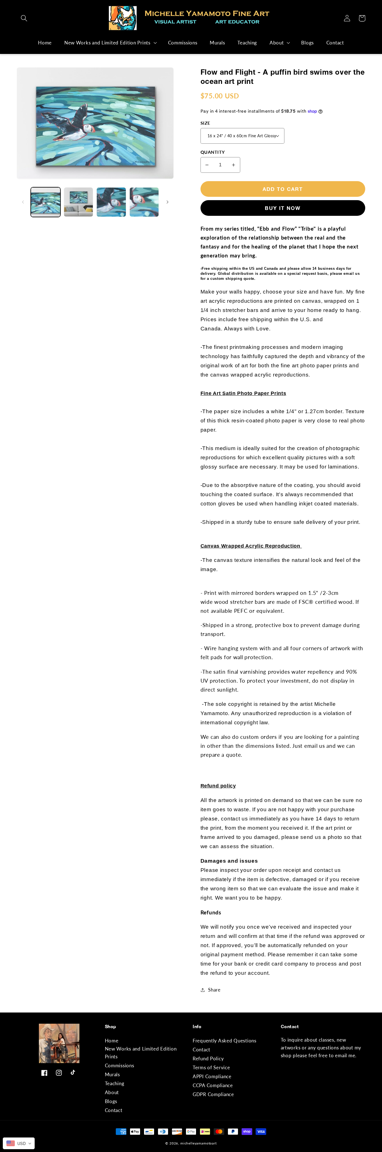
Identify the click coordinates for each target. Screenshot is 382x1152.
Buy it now (283, 208)
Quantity (213, 152)
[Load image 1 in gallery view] (45, 202)
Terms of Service (211, 1067)
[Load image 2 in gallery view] (78, 202)
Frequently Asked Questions (224, 1041)
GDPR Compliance (213, 1094)
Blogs (111, 1101)
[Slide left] (23, 202)
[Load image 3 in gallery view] (111, 202)
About (277, 43)
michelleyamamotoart (198, 1143)
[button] (24, 18)
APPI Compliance (212, 1076)
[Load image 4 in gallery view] (144, 202)
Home (112, 1041)
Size (205, 123)
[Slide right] (167, 202)
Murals (112, 1074)
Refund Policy (208, 1058)
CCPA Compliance (213, 1085)
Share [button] (214, 990)
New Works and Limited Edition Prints (107, 43)
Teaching (114, 1083)
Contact (113, 1110)
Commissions (119, 1065)
